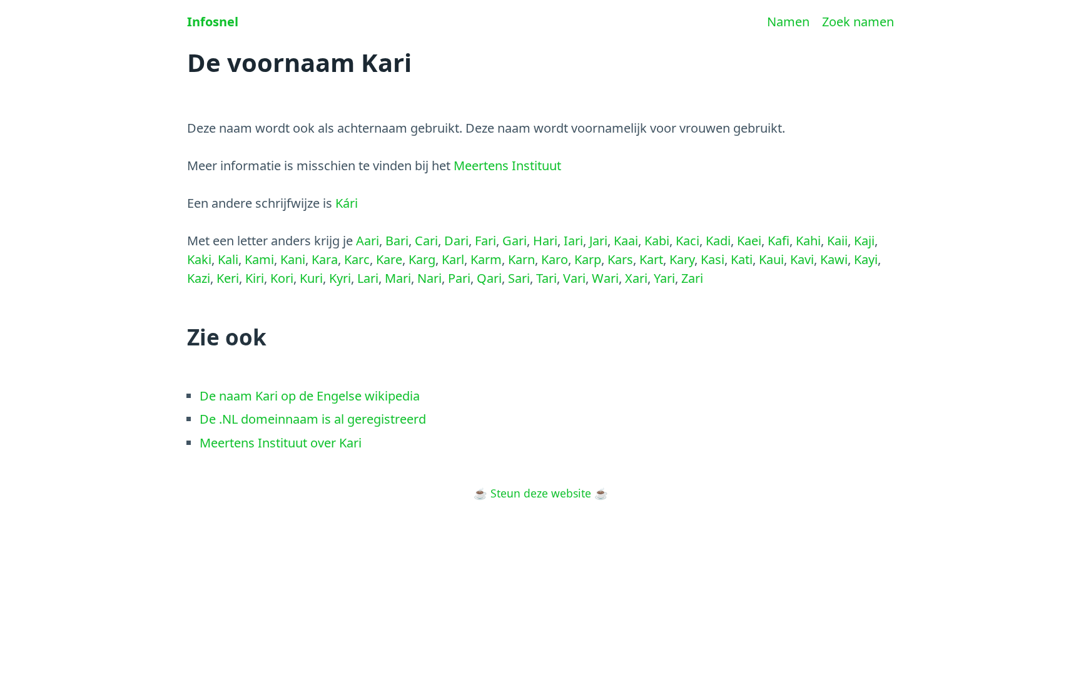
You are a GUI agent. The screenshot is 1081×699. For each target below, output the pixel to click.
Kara (325, 259)
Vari (574, 278)
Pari (459, 278)
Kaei (749, 240)
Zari (692, 278)
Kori (281, 278)
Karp (587, 259)
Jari (598, 240)
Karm (486, 259)
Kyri (340, 278)
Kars (620, 259)
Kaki (199, 259)
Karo (554, 259)
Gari (514, 240)
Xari (636, 278)
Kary (681, 259)
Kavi (802, 259)
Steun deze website (540, 493)
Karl (453, 259)
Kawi (834, 259)
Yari (664, 278)
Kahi (808, 240)
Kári (346, 203)
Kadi (718, 240)
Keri (227, 278)
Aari (367, 240)
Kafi (778, 240)
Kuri (311, 278)
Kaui (771, 259)
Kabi (656, 240)
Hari (545, 240)
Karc (357, 259)
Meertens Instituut (507, 165)
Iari (573, 240)
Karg (422, 259)
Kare (389, 259)
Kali (228, 259)
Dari (456, 240)
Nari (429, 278)
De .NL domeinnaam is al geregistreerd (313, 419)
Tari (546, 278)
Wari (605, 278)
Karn (521, 259)
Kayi (866, 259)
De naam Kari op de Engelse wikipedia (310, 395)
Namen (788, 21)
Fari (485, 240)
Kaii (837, 240)
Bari (397, 240)
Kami (259, 259)
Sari (519, 278)
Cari (426, 240)
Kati (742, 259)
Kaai (626, 240)
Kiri (254, 278)
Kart (651, 259)
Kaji (864, 240)
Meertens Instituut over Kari (281, 442)
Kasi (712, 259)
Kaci (687, 240)
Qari (489, 278)
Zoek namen (858, 21)
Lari (367, 278)
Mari (398, 278)
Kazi (198, 278)
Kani (292, 259)
